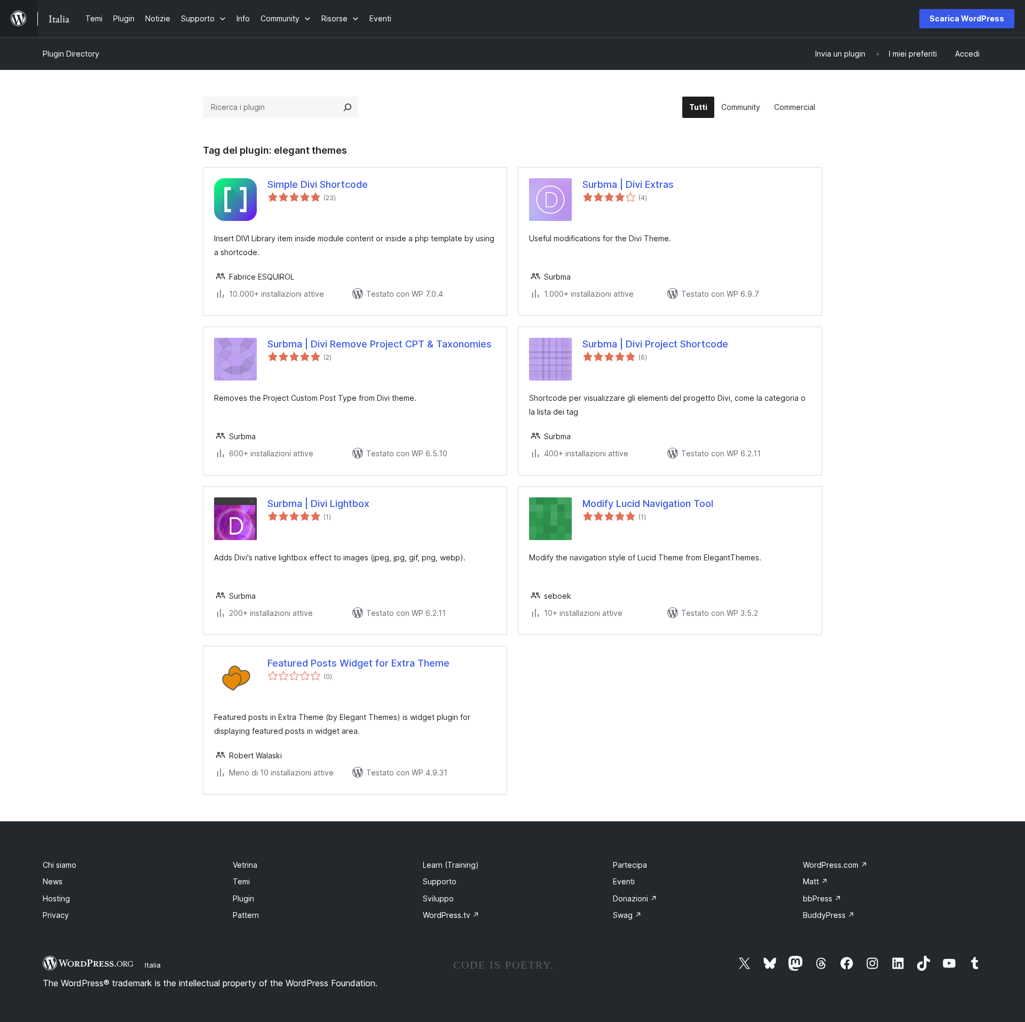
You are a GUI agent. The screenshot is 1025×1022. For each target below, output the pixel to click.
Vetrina (245, 864)
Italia (153, 965)
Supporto (439, 881)
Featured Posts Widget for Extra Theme (358, 663)
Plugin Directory (71, 53)
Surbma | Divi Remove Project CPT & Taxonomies (379, 344)
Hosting (56, 898)
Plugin (243, 898)
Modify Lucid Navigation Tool (647, 503)
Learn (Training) (451, 864)
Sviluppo (438, 898)
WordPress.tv (451, 915)
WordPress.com (835, 864)
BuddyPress (829, 915)
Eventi (624, 881)
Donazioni (635, 898)
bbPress (822, 898)
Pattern (246, 915)
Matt (815, 881)
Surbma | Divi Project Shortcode (655, 344)
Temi (241, 881)
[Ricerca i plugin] (347, 107)
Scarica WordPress (966, 18)
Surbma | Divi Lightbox (318, 503)
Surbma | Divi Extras (628, 184)
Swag (627, 915)
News (52, 881)
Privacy (56, 915)
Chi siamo (59, 864)
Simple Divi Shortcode (317, 184)
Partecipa (630, 864)
